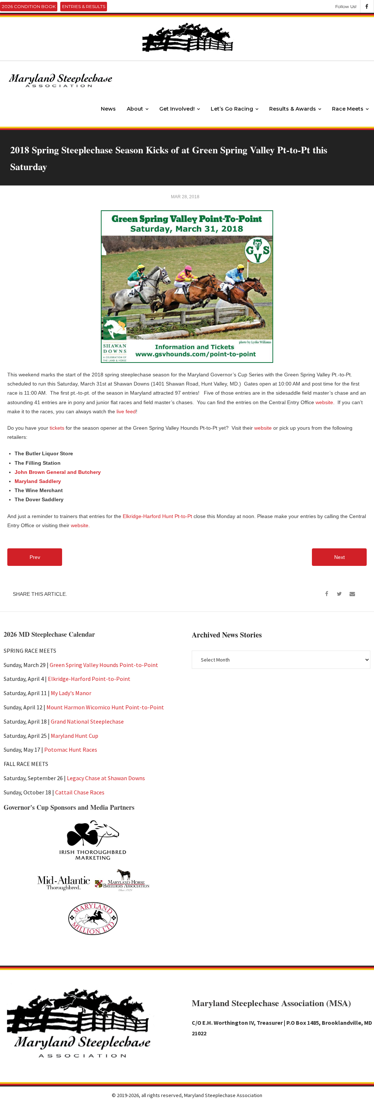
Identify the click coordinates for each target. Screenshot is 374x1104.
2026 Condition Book (29, 6)
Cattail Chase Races (79, 792)
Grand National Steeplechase (87, 721)
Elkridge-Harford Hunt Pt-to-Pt (157, 516)
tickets (57, 428)
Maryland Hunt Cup (74, 735)
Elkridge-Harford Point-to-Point (89, 678)
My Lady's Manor (71, 693)
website (324, 402)
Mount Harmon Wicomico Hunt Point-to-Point (105, 707)
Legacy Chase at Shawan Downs (106, 778)
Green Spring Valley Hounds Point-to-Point (104, 664)
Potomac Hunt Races (70, 749)
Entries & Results (83, 6)
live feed (126, 411)
